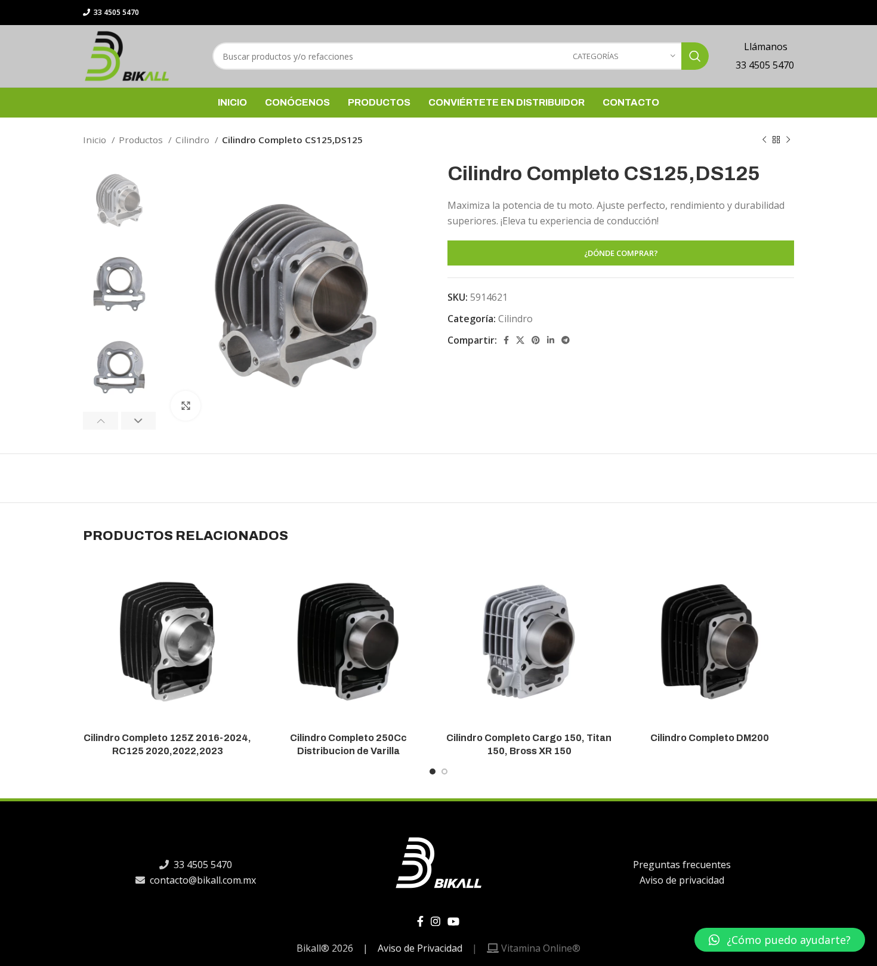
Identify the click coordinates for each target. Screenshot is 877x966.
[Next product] (788, 140)
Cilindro (193, 140)
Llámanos (765, 46)
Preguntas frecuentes (681, 864)
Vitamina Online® (539, 948)
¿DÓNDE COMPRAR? (621, 253)
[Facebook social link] (506, 340)
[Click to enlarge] (185, 406)
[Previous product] (764, 140)
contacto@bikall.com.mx (201, 880)
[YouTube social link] (453, 921)
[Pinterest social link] (536, 340)
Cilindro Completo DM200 (709, 738)
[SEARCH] (695, 56)
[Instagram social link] (435, 921)
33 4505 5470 (115, 12)
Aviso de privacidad (681, 880)
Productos (142, 140)
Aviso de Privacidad (420, 948)
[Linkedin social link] (551, 340)
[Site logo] (127, 54)
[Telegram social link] (565, 340)
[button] (779, 940)
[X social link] (520, 340)
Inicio (96, 140)
